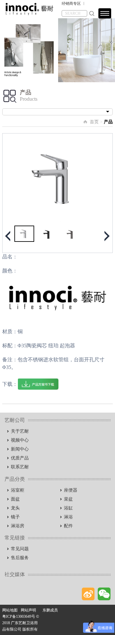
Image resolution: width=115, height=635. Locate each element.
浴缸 (68, 508)
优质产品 (20, 458)
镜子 (15, 517)
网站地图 (10, 610)
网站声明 (28, 610)
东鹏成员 (50, 610)
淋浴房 (17, 525)
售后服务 (20, 557)
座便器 (70, 490)
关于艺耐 (20, 431)
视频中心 (20, 440)
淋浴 (68, 517)
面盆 (15, 499)
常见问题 (20, 548)
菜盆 (68, 499)
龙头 (15, 508)
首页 (94, 121)
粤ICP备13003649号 (18, 616)
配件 (68, 525)
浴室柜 (17, 490)
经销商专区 (71, 3)
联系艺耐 (20, 467)
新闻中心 (20, 449)
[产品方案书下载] (38, 384)
